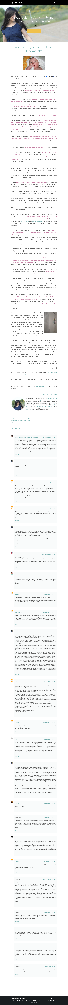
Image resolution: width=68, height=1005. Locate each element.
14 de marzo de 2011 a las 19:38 (49, 803)
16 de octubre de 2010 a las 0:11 (49, 482)
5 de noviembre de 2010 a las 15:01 (49, 554)
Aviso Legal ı (17, 1000)
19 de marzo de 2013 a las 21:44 (49, 912)
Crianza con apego (25, 418)
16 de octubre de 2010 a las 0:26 (49, 528)
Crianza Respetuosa (34, 418)
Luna (16, 739)
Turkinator (20, 382)
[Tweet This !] (12, 422)
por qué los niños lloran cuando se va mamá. (46, 670)
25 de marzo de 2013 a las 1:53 (49, 966)
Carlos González (37, 221)
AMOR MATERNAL (19, 2)
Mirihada (17, 838)
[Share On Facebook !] (11, 422)
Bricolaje (12, 418)
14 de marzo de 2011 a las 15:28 (49, 681)
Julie (16, 554)
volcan (16, 482)
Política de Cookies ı (27, 1000)
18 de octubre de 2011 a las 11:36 (49, 838)
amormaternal (40, 386)
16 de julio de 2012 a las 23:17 (50, 861)
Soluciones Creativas (15, 420)
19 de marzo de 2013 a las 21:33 (49, 879)
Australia (17, 803)
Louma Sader (17, 461)
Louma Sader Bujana (19, 998)
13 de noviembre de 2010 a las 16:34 (48, 574)
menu (54, 2)
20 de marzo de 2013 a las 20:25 (49, 929)
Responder (17, 454)
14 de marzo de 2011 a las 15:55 (49, 722)
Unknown (17, 681)
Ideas (43, 418)
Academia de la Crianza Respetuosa (44, 406)
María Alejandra (18, 612)
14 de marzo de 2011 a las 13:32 (49, 631)
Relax (52, 418)
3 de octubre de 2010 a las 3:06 (49, 461)
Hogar (40, 418)
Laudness (17, 861)
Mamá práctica (47, 418)
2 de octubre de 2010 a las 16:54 (49, 437)
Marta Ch (17, 594)
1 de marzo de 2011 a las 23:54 (49, 594)
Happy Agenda (41, 400)
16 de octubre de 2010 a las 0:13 (49, 508)
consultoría (28, 409)
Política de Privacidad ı (40, 1000)
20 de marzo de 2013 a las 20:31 (49, 945)
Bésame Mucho (24, 221)
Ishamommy (17, 574)
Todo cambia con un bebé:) (25, 420)
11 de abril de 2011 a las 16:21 (50, 817)
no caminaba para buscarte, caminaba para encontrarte (26, 437)
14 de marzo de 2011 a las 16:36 (49, 739)
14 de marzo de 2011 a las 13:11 (49, 612)
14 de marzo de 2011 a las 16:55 (49, 763)
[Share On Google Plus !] (14, 422)
